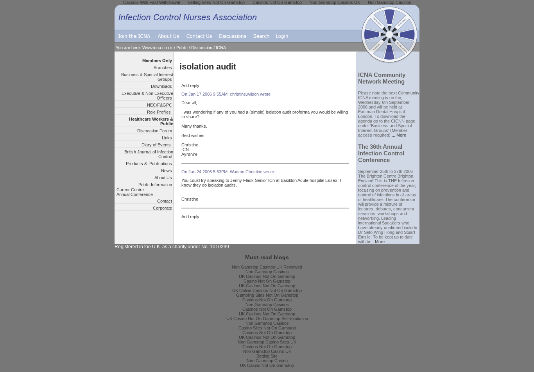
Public (182, 47)
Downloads (162, 86)
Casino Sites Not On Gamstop (267, 328)
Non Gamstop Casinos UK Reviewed (267, 267)
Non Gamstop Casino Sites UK (267, 342)
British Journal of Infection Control (148, 154)
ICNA (221, 47)
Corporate (163, 208)
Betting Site (267, 356)
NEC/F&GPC (160, 105)
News (167, 170)
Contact (165, 201)
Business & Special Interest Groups (147, 77)
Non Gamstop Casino (267, 360)
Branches (163, 67)
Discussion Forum (155, 130)
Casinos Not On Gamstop (267, 299)
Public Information (155, 184)
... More (399, 135)
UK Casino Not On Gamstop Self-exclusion (267, 318)
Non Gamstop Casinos (267, 271)
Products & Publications (149, 163)
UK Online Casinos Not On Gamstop (267, 290)
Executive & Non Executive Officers (147, 95)
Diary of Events (157, 144)
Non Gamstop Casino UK (267, 351)
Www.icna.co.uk (157, 47)
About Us (163, 177)
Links (167, 137)
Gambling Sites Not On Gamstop (267, 295)
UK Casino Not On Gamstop (267, 365)
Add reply (190, 85)
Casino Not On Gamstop (267, 281)
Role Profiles (160, 112)
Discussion (201, 47)
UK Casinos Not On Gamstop (267, 276)
